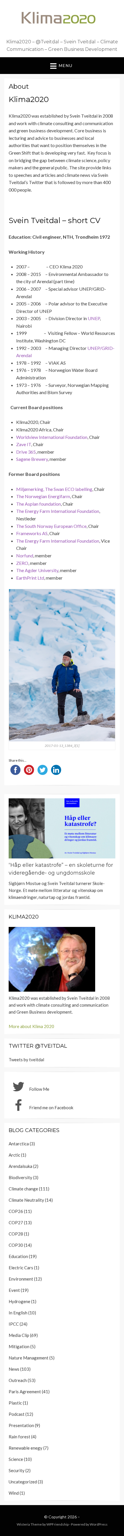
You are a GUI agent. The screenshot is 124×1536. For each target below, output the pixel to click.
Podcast (17, 1414)
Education (18, 1256)
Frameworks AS (32, 533)
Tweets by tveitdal (26, 1059)
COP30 (16, 1245)
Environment (21, 1278)
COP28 (16, 1233)
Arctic (14, 1154)
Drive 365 (26, 452)
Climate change (23, 1188)
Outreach (18, 1380)
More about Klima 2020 (31, 1026)
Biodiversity (20, 1177)
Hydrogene (19, 1301)
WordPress (99, 1524)
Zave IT (23, 444)
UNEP (94, 318)
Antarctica (19, 1143)
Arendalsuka (20, 1166)
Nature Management (28, 1357)
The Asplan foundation (38, 504)
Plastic (15, 1402)
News (14, 1369)
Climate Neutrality (26, 1200)
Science (16, 1459)
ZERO (22, 563)
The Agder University (37, 570)
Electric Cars (21, 1267)
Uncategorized (23, 1481)
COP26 (16, 1211)
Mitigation (19, 1346)
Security (17, 1470)
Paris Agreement (25, 1391)
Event (14, 1290)
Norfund (24, 555)
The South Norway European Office (51, 526)
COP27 (16, 1222)
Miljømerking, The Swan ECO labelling (54, 489)
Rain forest (19, 1436)
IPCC (14, 1324)
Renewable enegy (25, 1447)
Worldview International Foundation (51, 437)
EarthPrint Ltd (30, 577)
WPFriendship (57, 1524)
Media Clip (19, 1335)
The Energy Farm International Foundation (57, 511)
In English (18, 1312)
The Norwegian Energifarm (43, 496)
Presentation (21, 1425)
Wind (14, 1493)
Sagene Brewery (32, 459)
